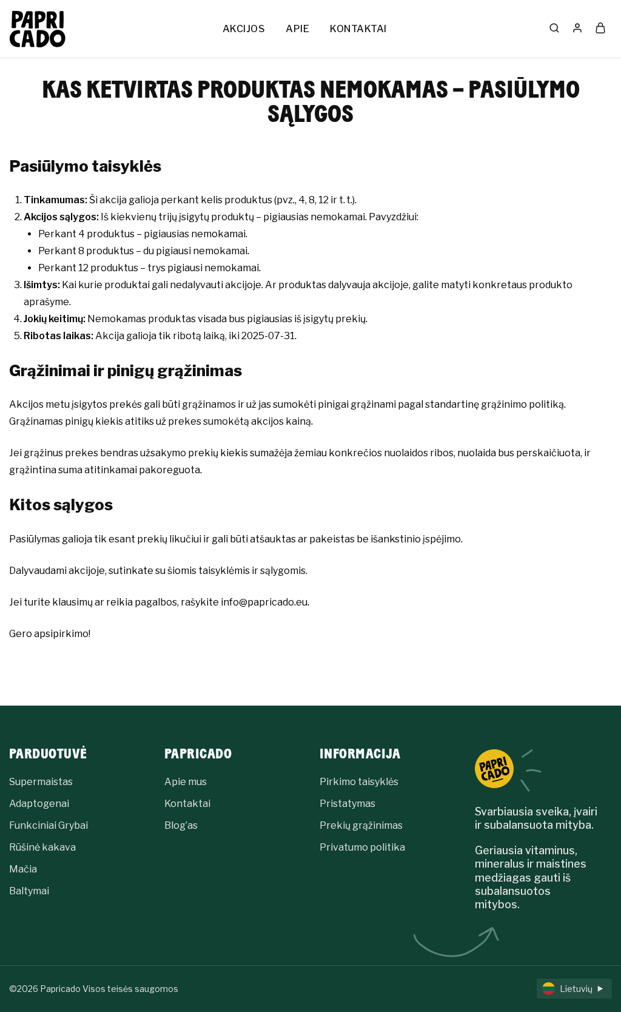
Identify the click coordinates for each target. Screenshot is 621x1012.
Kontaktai (187, 803)
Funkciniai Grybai (48, 825)
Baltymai (29, 891)
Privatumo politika (362, 847)
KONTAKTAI (358, 29)
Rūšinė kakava (42, 847)
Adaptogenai (39, 803)
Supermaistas (41, 782)
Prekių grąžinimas (361, 825)
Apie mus (185, 782)
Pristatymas (347, 803)
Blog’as (181, 825)
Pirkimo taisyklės (359, 782)
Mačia (23, 869)
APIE (297, 29)
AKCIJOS (244, 29)
